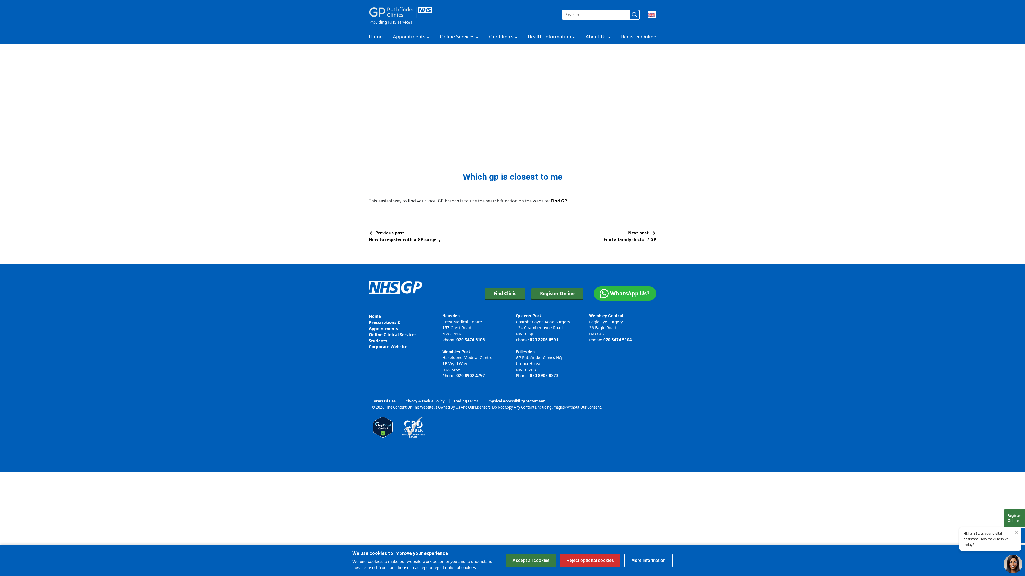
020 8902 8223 (544, 375)
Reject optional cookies (590, 560)
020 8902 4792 (470, 375)
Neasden (451, 315)
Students (378, 340)
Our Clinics (501, 36)
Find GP (559, 201)
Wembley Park (456, 351)
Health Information (549, 36)
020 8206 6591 (544, 339)
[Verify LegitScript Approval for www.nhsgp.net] (383, 426)
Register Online (638, 36)
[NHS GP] (400, 14)
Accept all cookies (531, 560)
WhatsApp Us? (629, 293)
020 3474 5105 (470, 339)
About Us (596, 36)
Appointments (409, 36)
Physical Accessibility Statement (516, 401)
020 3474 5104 (617, 339)
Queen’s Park (529, 315)
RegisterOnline (1014, 518)
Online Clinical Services (393, 334)
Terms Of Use (384, 401)
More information (648, 560)
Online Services (457, 36)
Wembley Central (606, 315)
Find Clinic (505, 293)
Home (376, 36)
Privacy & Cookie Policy (424, 401)
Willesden (525, 351)
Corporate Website (388, 346)
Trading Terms (466, 401)
